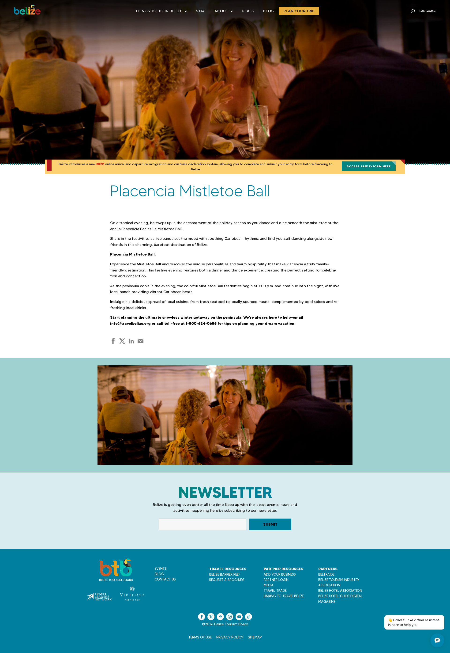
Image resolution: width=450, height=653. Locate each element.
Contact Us (165, 579)
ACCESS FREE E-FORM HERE (368, 166)
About (223, 11)
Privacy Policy (229, 637)
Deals (248, 11)
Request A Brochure (226, 580)
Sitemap (255, 637)
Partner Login (276, 580)
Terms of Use (200, 637)
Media (269, 585)
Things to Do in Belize (161, 11)
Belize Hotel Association (340, 590)
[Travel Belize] (115, 574)
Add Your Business (280, 574)
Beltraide (326, 574)
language (428, 11)
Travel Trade (275, 590)
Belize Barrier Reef (224, 574)
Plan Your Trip (299, 11)
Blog (268, 11)
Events (161, 568)
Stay (200, 11)
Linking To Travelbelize (284, 596)
